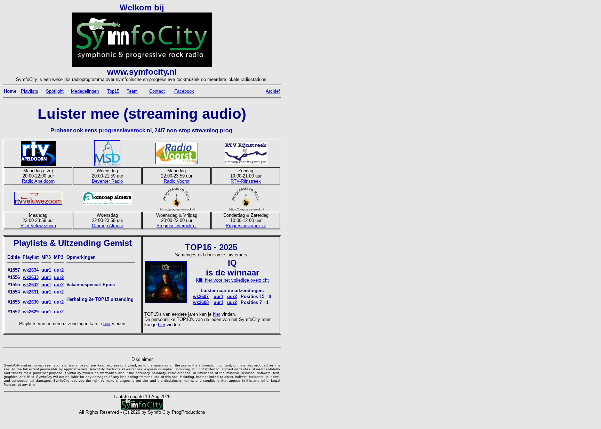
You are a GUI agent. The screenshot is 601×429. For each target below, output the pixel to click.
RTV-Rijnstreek (246, 181)
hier (107, 323)
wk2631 (31, 292)
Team (132, 91)
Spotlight (55, 91)
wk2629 (31, 311)
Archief (273, 91)
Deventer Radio (107, 181)
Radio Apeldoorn (38, 181)
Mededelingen (85, 91)
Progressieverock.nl (177, 225)
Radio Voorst (177, 181)
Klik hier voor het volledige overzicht (232, 280)
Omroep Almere (107, 225)
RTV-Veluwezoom (38, 225)
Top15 (113, 91)
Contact (157, 91)
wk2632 (31, 284)
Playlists (29, 91)
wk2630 (31, 302)
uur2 (59, 270)
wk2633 (31, 277)
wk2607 (201, 296)
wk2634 (31, 270)
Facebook (184, 91)
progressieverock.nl (125, 130)
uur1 (46, 270)
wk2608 (201, 302)
